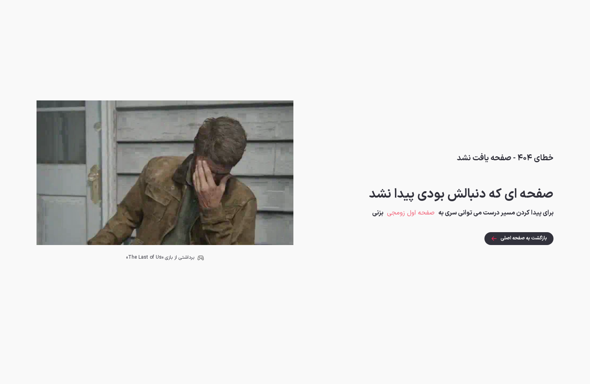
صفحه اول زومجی (411, 213)
